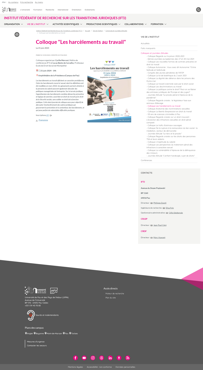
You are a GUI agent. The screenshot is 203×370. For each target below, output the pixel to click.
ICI (47, 115)
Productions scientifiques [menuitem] (101, 24)
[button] (37, 290)
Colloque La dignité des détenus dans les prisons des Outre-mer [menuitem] (171, 79)
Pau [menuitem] (66, 333)
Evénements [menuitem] (90, 10)
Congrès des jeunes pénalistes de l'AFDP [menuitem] (166, 73)
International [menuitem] (63, 10)
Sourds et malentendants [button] (47, 315)
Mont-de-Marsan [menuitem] (54, 333)
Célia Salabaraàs (176, 212)
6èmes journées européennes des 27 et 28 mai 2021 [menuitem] (171, 59)
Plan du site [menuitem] (111, 297)
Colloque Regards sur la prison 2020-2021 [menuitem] (166, 56)
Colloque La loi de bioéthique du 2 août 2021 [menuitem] (167, 75)
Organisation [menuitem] (12, 24)
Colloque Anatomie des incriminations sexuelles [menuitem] (169, 108)
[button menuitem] (198, 9)
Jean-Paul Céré (159, 225)
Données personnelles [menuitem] (125, 367)
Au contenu (13, 2)
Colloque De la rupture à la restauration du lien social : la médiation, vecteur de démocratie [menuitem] (172, 129)
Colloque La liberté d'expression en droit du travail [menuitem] (170, 111)
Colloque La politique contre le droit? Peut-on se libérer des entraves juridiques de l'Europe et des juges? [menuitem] (171, 90)
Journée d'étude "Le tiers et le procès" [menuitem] (165, 133)
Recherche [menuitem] (50, 10)
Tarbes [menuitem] (74, 333)
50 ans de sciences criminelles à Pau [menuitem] (164, 114)
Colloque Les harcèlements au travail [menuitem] (164, 106)
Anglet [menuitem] (30, 333)
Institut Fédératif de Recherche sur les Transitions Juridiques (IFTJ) (59, 31)
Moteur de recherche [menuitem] (115, 293)
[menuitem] (169, 43)
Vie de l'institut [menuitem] (36, 24)
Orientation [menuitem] (76, 10)
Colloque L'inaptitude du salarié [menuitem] (161, 142)
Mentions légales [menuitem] (75, 367)
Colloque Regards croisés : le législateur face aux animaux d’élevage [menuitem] (169, 101)
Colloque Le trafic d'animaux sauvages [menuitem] (165, 125)
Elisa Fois (170, 208)
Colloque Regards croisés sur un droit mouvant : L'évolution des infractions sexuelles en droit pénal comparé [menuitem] (169, 120)
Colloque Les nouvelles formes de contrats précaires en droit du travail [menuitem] (172, 63)
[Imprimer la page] (17, 34)
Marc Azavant (159, 237)
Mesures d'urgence (35, 341)
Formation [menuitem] (37, 10)
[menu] (21, 24)
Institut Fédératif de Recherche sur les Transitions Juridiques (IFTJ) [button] (65, 18)
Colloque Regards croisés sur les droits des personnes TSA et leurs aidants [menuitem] (171, 137)
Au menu (39, 2)
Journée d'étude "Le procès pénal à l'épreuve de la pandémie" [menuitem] (170, 96)
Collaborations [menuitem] (134, 24)
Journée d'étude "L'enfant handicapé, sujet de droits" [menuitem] (171, 156)
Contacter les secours (37, 345)
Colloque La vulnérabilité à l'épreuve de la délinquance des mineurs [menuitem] (171, 151)
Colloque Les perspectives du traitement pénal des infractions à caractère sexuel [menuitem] (170, 146)
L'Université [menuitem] (25, 10)
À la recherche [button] (26, 2)
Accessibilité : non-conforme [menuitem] (99, 367)
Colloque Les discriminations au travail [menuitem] (164, 86)
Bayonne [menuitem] (40, 333)
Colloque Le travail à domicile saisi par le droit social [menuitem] (170, 84)
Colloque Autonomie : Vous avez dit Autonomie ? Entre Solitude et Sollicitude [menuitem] (171, 68)
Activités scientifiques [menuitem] (66, 24)
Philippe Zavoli (159, 203)
